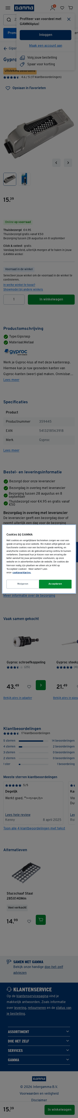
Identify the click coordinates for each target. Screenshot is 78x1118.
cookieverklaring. (21, 572)
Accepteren (55, 584)
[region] (39, 559)
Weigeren (22, 584)
